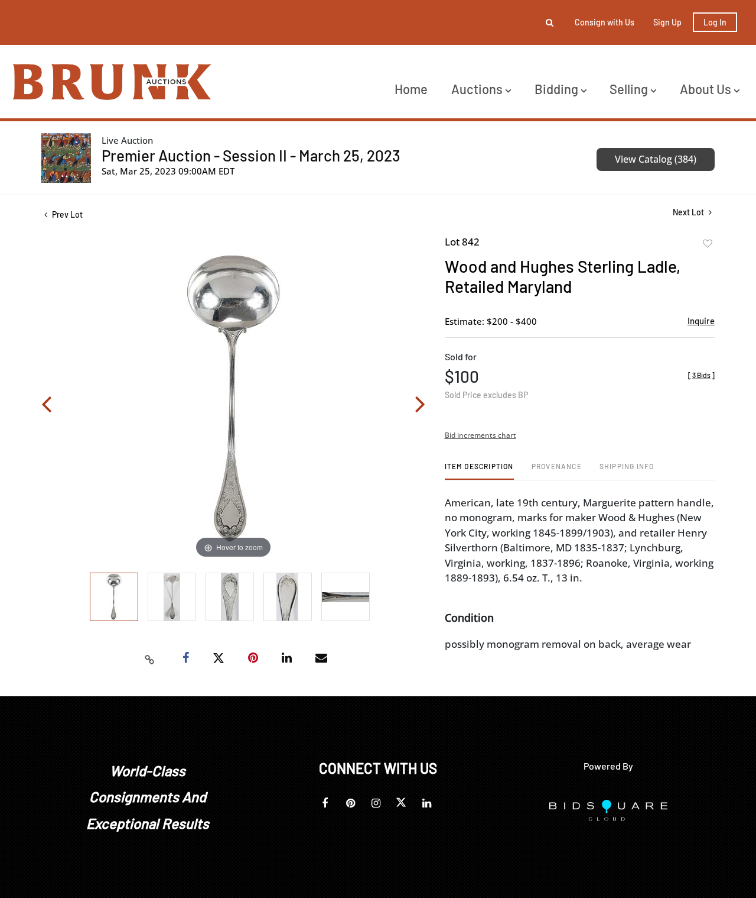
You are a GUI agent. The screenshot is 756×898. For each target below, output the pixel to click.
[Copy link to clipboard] (150, 658)
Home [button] (411, 88)
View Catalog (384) (655, 159)
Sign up (667, 22)
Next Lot (689, 212)
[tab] (479, 470)
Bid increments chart (480, 435)
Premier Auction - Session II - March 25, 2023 (251, 155)
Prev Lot (66, 214)
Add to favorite (707, 243)
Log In (714, 22)
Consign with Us (604, 22)
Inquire (701, 320)
